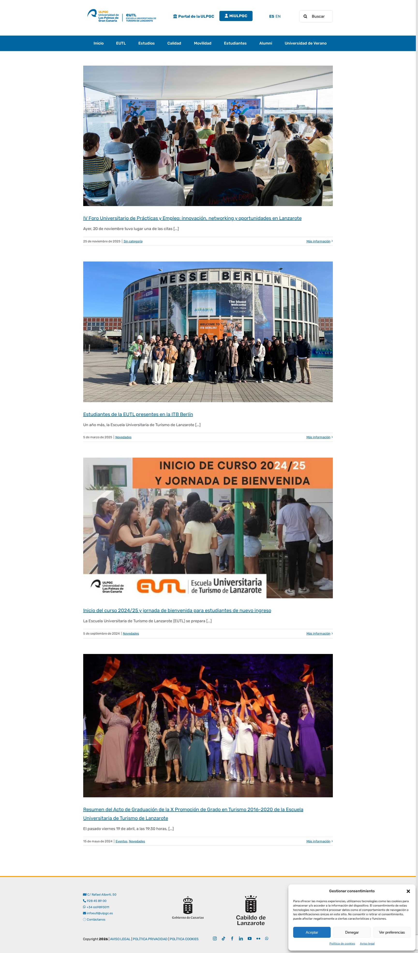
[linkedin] (241, 938)
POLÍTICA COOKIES (184, 939)
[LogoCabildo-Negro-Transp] (251, 893)
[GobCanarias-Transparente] (188, 893)
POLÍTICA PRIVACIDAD (150, 939)
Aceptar (312, 932)
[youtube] (250, 938)
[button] (408, 891)
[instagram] (215, 938)
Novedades (123, 437)
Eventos (121, 841)
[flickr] (258, 938)
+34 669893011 (98, 907)
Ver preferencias (392, 932)
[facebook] (232, 938)
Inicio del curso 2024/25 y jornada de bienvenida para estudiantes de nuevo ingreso (177, 610)
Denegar (352, 932)
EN (278, 16)
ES (271, 16)
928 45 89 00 (96, 901)
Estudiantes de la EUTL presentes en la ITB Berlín (138, 414)
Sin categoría (133, 241)
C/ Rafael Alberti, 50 (101, 894)
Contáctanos (95, 919)
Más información (318, 241)
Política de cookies (342, 943)
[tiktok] (223, 938)
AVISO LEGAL (120, 939)
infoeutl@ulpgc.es (99, 913)
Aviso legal (367, 943)
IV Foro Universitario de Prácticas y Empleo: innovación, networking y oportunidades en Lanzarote (192, 218)
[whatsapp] (267, 938)
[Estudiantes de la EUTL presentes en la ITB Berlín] (208, 331)
